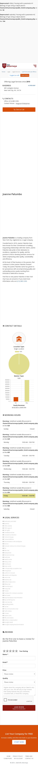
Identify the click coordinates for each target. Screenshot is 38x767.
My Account (18, 758)
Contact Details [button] (13, 326)
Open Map (32, 85)
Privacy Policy (18, 756)
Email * (5, 662)
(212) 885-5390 (22, 281)
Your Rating (23, 651)
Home (3, 71)
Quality (5, 678)
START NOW (19, 742)
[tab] (19, 326)
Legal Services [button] (11, 517)
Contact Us (29, 758)
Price (4, 670)
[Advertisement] (19, 42)
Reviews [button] (8, 632)
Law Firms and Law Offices (29, 71)
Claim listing (24, 75)
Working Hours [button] (12, 415)
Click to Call (19, 109)
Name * (5, 654)
